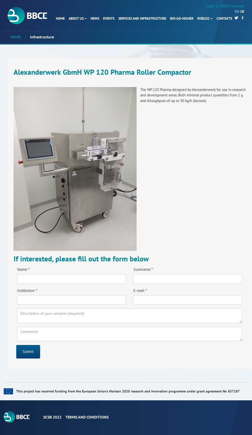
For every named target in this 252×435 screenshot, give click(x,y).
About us (76, 18)
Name (22, 269)
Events (108, 18)
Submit (28, 351)
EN (237, 11)
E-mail (138, 290)
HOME (60, 18)
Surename (141, 269)
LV (242, 11)
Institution (26, 290)
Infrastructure (42, 36)
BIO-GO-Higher (181, 18)
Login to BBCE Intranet (225, 5)
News (95, 18)
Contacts (224, 18)
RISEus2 (203, 18)
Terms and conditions (87, 417)
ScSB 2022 (52, 417)
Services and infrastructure (142, 18)
